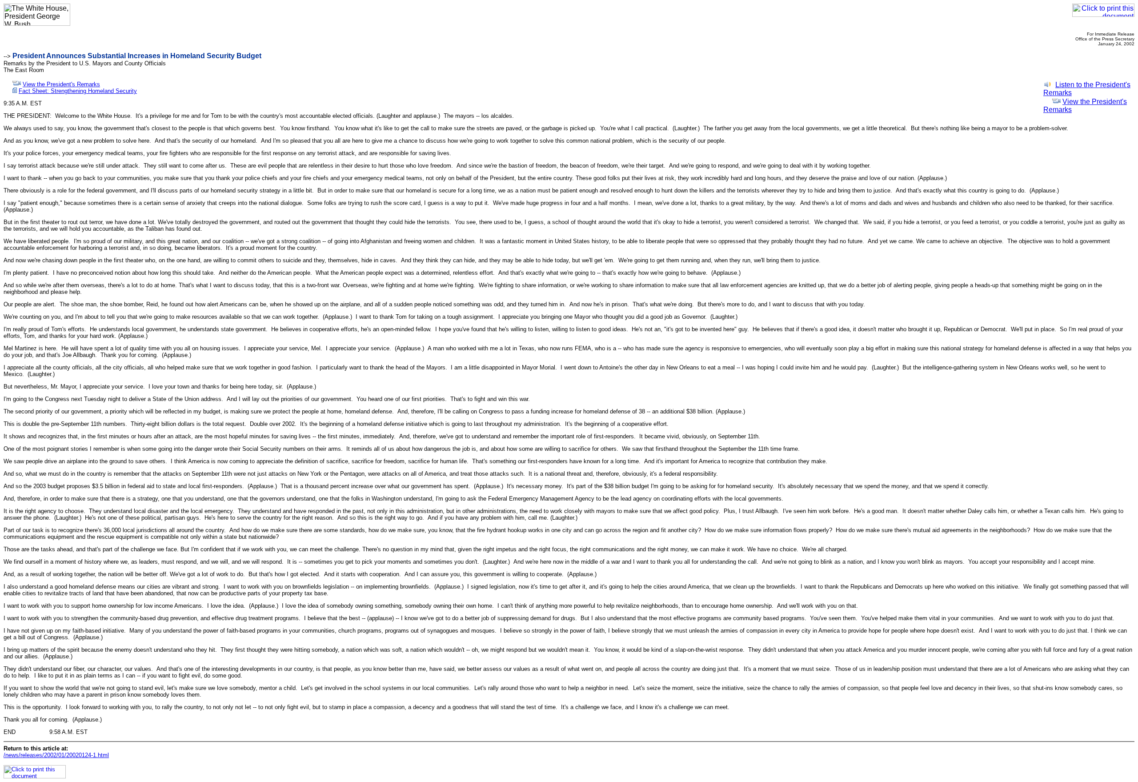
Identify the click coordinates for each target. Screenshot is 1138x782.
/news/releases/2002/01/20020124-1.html (56, 755)
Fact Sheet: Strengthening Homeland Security (78, 91)
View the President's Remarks (61, 84)
